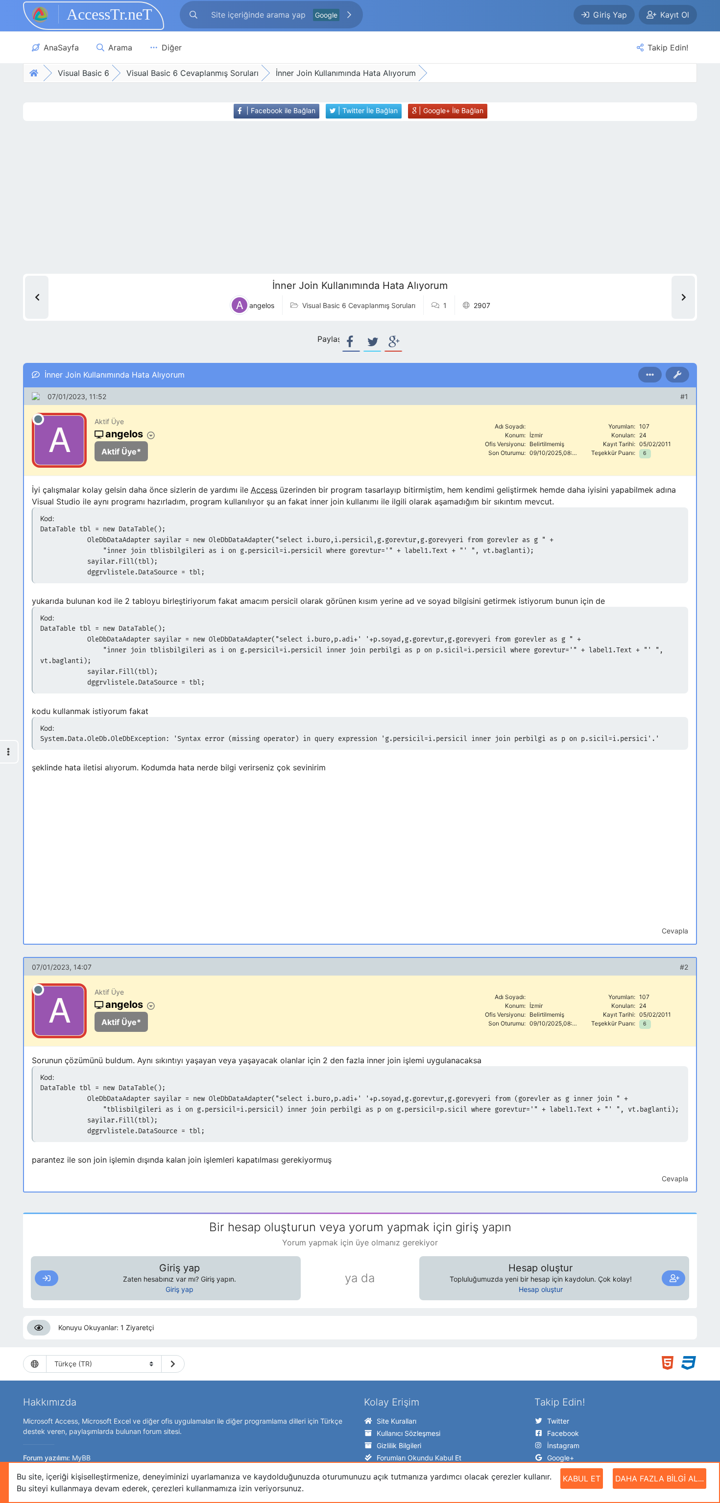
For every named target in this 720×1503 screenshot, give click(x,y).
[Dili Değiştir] (173, 1364)
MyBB (81, 1458)
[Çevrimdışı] (38, 419)
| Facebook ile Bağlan (279, 110)
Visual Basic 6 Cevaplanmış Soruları (358, 305)
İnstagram (563, 1445)
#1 (684, 396)
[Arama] (193, 14)
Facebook (563, 1433)
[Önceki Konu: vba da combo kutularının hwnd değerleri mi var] (36, 297)
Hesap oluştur (541, 1289)
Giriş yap (179, 1289)
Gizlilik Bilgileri (399, 1445)
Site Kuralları (396, 1421)
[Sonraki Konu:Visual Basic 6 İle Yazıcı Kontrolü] (683, 297)
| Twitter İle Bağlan (367, 110)
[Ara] (349, 14)
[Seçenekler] (650, 374)
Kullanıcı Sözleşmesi (408, 1433)
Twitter (558, 1421)
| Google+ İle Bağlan (450, 110)
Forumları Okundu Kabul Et (419, 1458)
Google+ (560, 1458)
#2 (684, 967)
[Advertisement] (342, 197)
